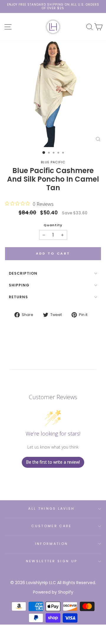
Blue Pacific (53, 162)
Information (51, 543)
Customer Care (51, 526)
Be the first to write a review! (53, 462)
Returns (18, 296)
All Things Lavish (51, 508)
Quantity (53, 225)
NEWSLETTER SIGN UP (51, 561)
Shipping (19, 285)
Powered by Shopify (53, 592)
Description (23, 273)
